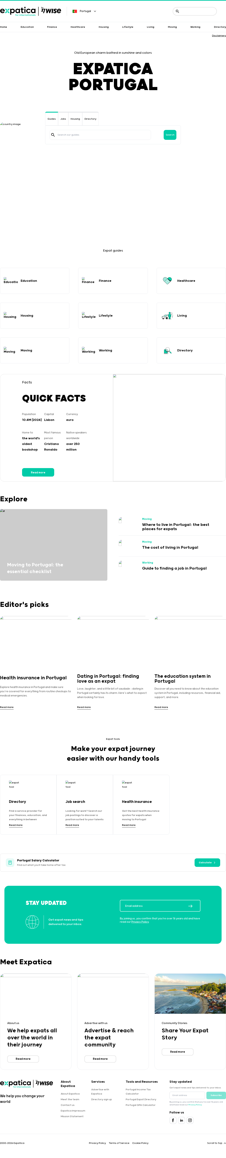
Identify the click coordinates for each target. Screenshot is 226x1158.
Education (27, 27)
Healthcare (78, 27)
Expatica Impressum (73, 1110)
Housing (104, 27)
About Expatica (70, 1093)
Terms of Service (119, 1143)
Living (150, 27)
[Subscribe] (194, 906)
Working (195, 27)
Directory (220, 27)
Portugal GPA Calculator (141, 1105)
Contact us (68, 1105)
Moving (172, 27)
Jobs (63, 119)
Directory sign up (101, 1099)
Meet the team (70, 1099)
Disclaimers (219, 35)
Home (3, 27)
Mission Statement (72, 1116)
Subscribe (216, 1095)
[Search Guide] (53, 135)
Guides (51, 119)
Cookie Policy (140, 1143)
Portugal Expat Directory (141, 1099)
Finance (52, 27)
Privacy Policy (140, 921)
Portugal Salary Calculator (38, 860)
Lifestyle (127, 27)
